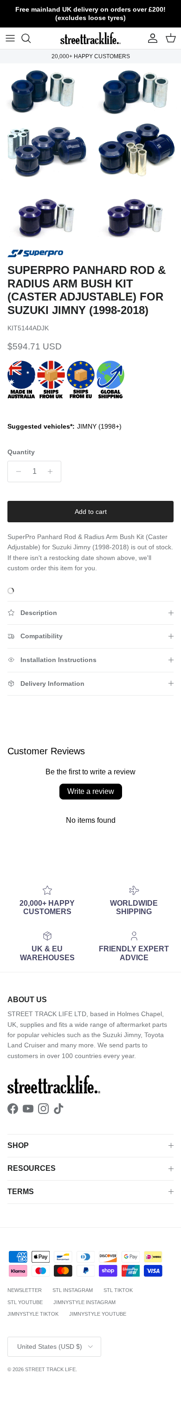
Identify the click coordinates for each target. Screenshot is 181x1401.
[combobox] (90, 717)
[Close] (164, 588)
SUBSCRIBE (90, 796)
